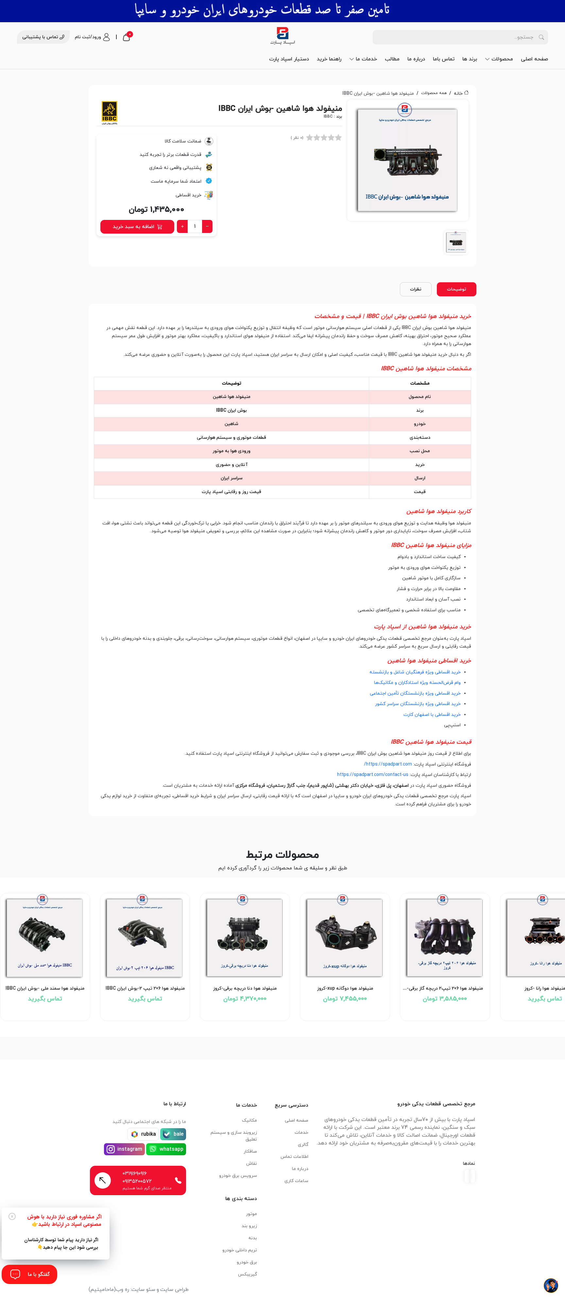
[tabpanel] (408, 179)
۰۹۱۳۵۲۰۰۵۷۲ (137, 1181)
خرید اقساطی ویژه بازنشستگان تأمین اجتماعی (415, 693)
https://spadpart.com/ (388, 764)
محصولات (502, 59)
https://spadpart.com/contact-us (372, 775)
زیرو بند (249, 1226)
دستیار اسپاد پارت (289, 59)
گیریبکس (247, 1274)
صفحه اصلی (534, 59)
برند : (333, 116)
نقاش (251, 1164)
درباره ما (416, 59)
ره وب (122, 1289)
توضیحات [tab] (456, 289)
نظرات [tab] (415, 289)
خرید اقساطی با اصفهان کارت (432, 715)
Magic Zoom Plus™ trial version (376, 107)
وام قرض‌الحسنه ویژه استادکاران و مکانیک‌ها (417, 683)
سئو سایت (143, 1289)
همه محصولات (434, 93)
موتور (251, 1214)
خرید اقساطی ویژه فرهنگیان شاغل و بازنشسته (415, 672)
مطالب (392, 59)
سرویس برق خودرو (238, 1176)
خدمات (301, 1132)
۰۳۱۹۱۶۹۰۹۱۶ (135, 1173)
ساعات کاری (296, 1181)
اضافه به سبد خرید (133, 226)
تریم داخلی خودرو (239, 1250)
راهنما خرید (329, 59)
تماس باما (443, 59)
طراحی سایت (174, 1289)
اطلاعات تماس (294, 1157)
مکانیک (249, 1120)
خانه (458, 94)
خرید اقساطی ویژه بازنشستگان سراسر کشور (418, 704)
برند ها (469, 59)
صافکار (250, 1151)
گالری (303, 1145)
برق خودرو (247, 1262)
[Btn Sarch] (541, 37)
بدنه (252, 1238)
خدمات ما (366, 59)
